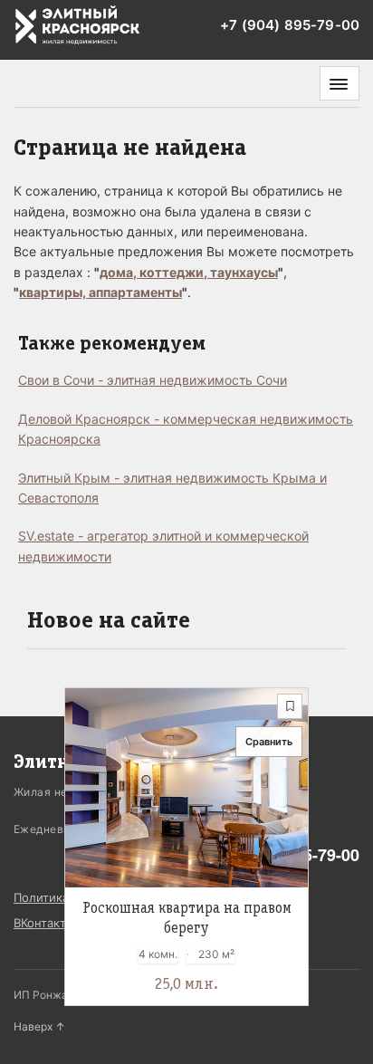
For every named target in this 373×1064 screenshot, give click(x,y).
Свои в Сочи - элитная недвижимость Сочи (152, 380)
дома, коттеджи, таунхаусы (189, 272)
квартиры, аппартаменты (100, 292)
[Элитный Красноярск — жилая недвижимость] (78, 26)
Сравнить (268, 741)
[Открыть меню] (339, 83)
